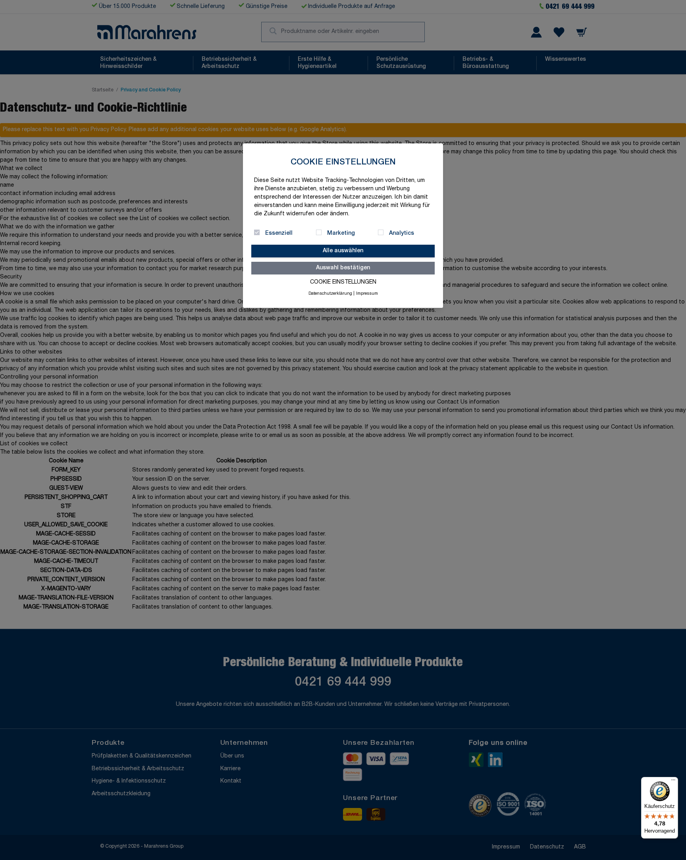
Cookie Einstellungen (343, 282)
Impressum (367, 294)
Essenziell (279, 233)
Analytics (401, 233)
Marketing (341, 233)
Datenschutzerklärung (330, 294)
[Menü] (673, 782)
